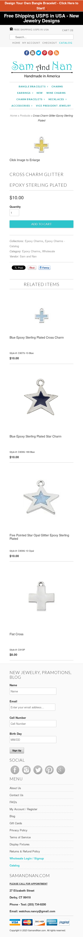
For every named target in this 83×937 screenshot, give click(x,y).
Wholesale (48, 251)
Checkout (49, 42)
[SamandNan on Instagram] (33, 54)
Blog (12, 816)
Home (16, 42)
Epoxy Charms (34, 241)
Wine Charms (56, 92)
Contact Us (16, 795)
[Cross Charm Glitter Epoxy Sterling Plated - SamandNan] (41, 161)
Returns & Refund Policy (25, 851)
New (40, 92)
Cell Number (18, 718)
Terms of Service (20, 837)
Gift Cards (16, 823)
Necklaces (58, 99)
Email (13, 701)
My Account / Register (23, 809)
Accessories (22, 105)
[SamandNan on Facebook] (27, 54)
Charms (57, 86)
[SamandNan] (41, 70)
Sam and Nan (28, 256)
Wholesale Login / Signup (27, 858)
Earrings (25, 92)
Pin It (32, 268)
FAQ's (13, 802)
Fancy (44, 268)
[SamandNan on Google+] (51, 54)
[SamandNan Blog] (56, 54)
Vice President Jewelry (53, 105)
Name (13, 685)
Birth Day (16, 734)
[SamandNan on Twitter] (39, 54)
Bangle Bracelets (33, 86)
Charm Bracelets (30, 99)
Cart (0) (67, 30)
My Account (31, 42)
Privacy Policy (18, 830)
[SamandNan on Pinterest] (45, 54)
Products (25, 115)
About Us (15, 788)
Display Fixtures (20, 844)
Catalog (65, 42)
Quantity (15, 207)
